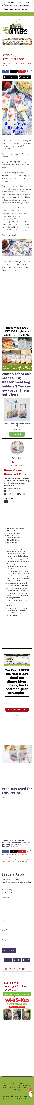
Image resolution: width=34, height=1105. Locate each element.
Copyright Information (9, 1085)
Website (5, 940)
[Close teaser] (5, 5)
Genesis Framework (14, 1098)
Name (5, 920)
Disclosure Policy (24, 1083)
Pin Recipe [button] (18, 462)
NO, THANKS (17, 715)
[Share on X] (13, 71)
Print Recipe (25, 77)
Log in (30, 1098)
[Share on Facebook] (5, 71)
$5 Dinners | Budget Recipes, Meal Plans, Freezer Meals (15, 26)
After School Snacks (15, 855)
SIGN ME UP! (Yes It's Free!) (17, 709)
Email (4, 930)
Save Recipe (18, 466)
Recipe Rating (7, 890)
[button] (18, 2)
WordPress (24, 1098)
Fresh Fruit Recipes (21, 859)
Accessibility (11, 1087)
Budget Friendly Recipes (14, 857)
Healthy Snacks (16, 861)
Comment (6, 897)
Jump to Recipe (11, 77)
